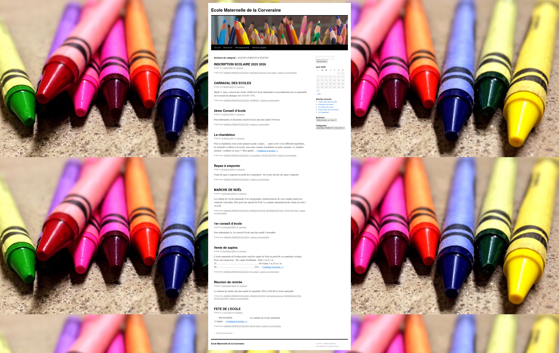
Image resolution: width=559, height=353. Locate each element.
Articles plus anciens (223, 333)
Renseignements (242, 47)
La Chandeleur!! (323, 112)
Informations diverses (258, 72)
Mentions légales (259, 47)
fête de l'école (255, 326)
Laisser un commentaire (287, 72)
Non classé (271, 72)
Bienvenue (227, 47)
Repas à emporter (227, 165)
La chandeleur (224, 134)
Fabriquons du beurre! (326, 104)
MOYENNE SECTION (274, 210)
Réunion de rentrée (228, 282)
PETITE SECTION (269, 155)
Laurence (239, 68)
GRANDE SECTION (257, 210)
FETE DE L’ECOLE (227, 309)
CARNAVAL (254, 100)
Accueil (217, 47)
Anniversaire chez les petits (327, 101)
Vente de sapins (226, 247)
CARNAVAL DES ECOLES (232, 83)
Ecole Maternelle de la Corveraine (246, 10)
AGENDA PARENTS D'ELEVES (236, 72)
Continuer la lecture (267, 150)
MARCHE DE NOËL (228, 189)
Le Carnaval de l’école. (326, 107)
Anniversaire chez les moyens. (328, 109)
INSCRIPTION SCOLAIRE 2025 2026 (240, 64)
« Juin (318, 93)
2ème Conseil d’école (230, 110)
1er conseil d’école (228, 223)
